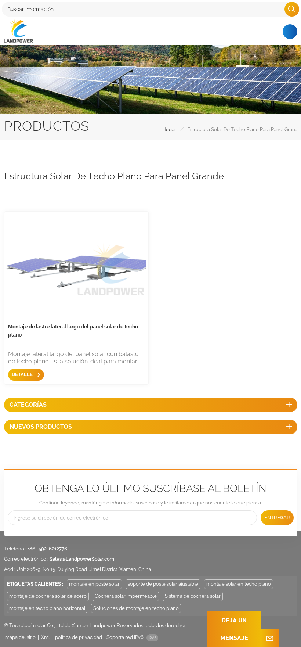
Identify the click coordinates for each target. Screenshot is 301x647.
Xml (45, 637)
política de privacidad (78, 637)
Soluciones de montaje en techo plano (136, 608)
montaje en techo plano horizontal (47, 608)
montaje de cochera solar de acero (48, 596)
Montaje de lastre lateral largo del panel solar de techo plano (73, 331)
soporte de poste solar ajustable (163, 584)
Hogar (169, 129)
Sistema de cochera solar (193, 596)
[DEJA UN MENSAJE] (270, 638)
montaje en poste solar (94, 584)
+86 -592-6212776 (47, 548)
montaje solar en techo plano (238, 584)
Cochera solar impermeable (126, 596)
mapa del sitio (20, 637)
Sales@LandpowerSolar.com (82, 559)
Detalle (23, 374)
